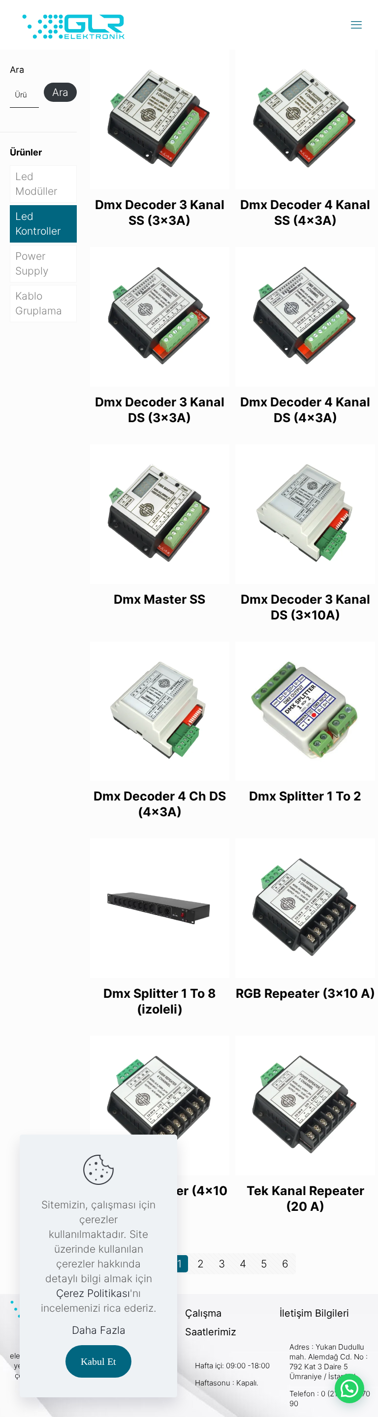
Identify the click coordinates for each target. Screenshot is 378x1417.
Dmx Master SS (159, 599)
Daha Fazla (99, 1330)
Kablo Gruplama (38, 303)
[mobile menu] (356, 24)
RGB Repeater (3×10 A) (305, 993)
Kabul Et (98, 1361)
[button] (349, 1388)
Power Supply (31, 263)
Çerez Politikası (93, 1293)
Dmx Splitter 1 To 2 (305, 796)
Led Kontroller (38, 223)
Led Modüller (36, 183)
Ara (17, 69)
